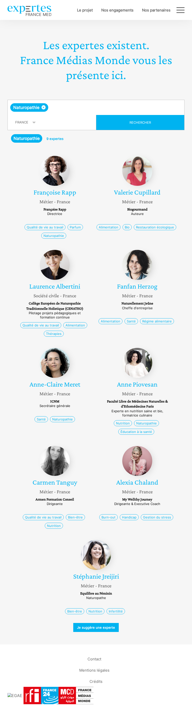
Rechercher (140, 122)
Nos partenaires (156, 10)
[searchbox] (88, 107)
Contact (94, 658)
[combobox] (96, 107)
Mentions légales (94, 670)
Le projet (85, 10)
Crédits (96, 681)
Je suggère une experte (96, 627)
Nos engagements (117, 10)
